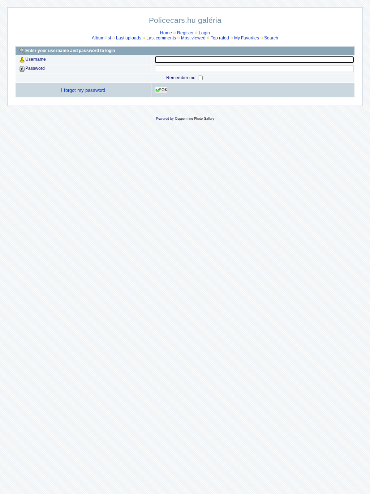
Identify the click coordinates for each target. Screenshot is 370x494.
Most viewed (193, 38)
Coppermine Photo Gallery (194, 118)
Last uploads (128, 38)
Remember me (181, 77)
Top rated (220, 38)
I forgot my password (83, 90)
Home (166, 32)
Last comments (161, 38)
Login (204, 32)
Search (271, 38)
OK (164, 90)
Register (185, 32)
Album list (101, 38)
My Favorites (246, 38)
